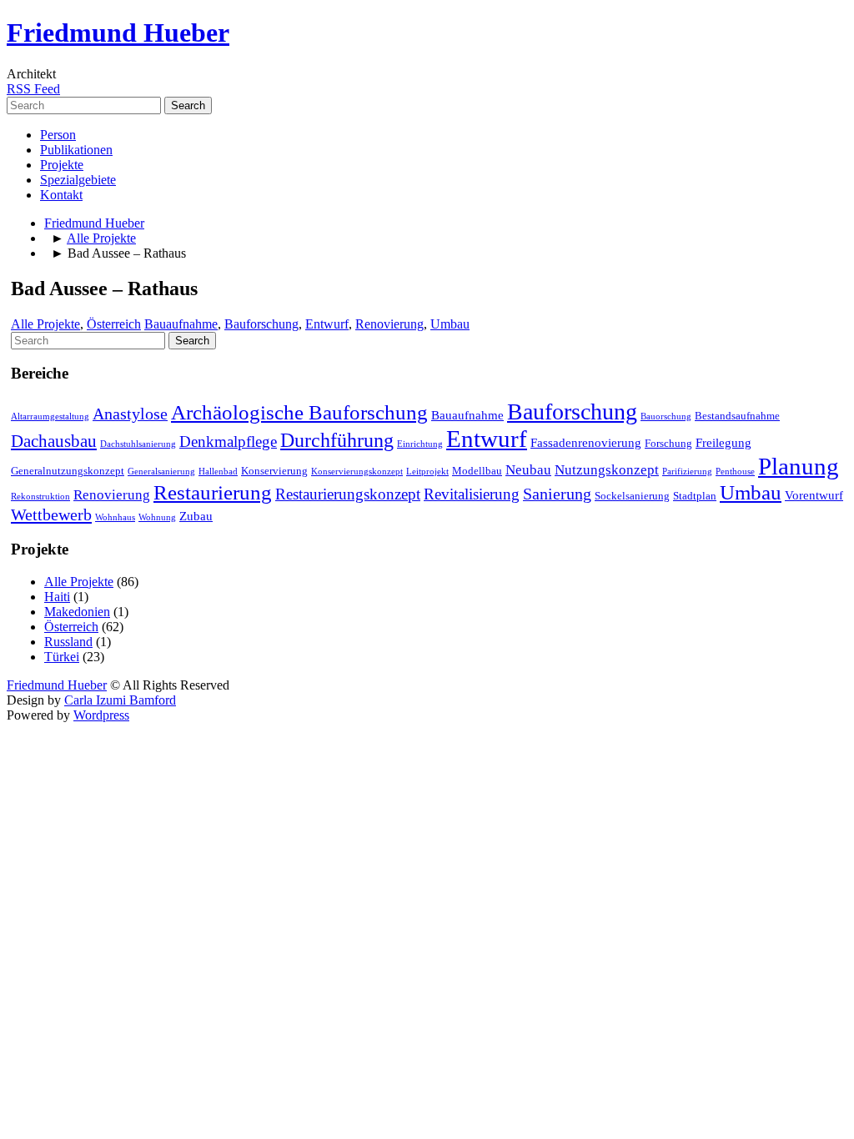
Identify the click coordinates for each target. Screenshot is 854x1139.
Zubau (196, 516)
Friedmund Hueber (118, 33)
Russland (68, 642)
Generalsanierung (161, 471)
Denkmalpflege (228, 441)
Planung (798, 466)
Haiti (57, 597)
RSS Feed (33, 89)
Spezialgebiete (78, 180)
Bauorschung (665, 416)
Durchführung (337, 440)
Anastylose (130, 414)
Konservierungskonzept (357, 471)
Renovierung (389, 324)
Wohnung (157, 517)
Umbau (450, 324)
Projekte (61, 165)
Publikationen (76, 150)
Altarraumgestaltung (50, 416)
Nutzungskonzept (607, 470)
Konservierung (274, 470)
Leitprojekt (427, 471)
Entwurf (327, 324)
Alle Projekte (101, 238)
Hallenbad (218, 471)
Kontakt (61, 195)
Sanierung (557, 494)
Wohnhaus (115, 517)
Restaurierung (212, 492)
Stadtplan (694, 495)
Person (58, 135)
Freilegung (723, 442)
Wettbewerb (51, 514)
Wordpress (101, 715)
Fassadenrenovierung (585, 442)
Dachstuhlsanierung (138, 444)
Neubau (528, 470)
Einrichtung (420, 444)
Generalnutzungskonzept (67, 470)
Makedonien (77, 612)
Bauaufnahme (181, 324)
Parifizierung (687, 471)
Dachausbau (54, 441)
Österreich (114, 324)
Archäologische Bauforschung (299, 412)
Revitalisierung (472, 494)
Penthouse (735, 471)
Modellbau (477, 470)
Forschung (668, 443)
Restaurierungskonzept (347, 494)
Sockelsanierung (632, 495)
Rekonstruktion (40, 496)
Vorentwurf (814, 495)
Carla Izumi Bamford (120, 700)
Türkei (61, 657)
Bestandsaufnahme (737, 415)
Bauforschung (261, 324)
